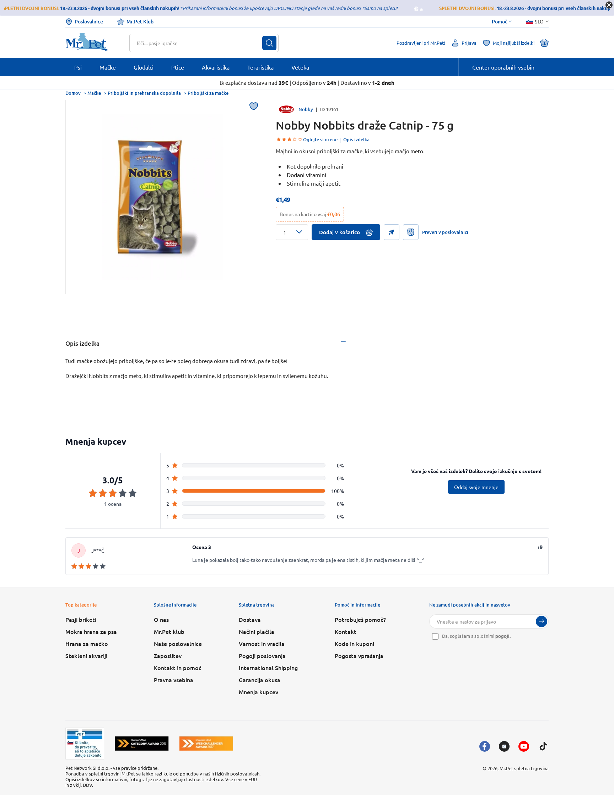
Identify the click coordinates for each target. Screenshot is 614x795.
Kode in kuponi (354, 643)
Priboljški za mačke (208, 93)
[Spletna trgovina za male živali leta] (142, 743)
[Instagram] (504, 746)
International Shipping (268, 667)
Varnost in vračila (262, 643)
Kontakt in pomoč (177, 667)
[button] (292, 232)
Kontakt (345, 631)
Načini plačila (256, 631)
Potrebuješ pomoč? (360, 619)
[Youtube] (523, 746)
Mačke (94, 93)
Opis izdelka (356, 139)
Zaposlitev (168, 655)
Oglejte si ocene (320, 139)
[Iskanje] (269, 43)
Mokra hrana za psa (91, 631)
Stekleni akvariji (86, 655)
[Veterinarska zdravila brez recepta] (84, 744)
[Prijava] (541, 621)
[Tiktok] (543, 746)
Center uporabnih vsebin (503, 67)
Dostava (250, 619)
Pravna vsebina (173, 680)
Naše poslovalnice (178, 643)
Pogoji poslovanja (262, 655)
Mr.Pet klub (169, 631)
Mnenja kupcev (258, 692)
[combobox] (199, 43)
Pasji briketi (80, 619)
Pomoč (499, 21)
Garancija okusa (259, 680)
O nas (161, 619)
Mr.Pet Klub (140, 21)
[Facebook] (484, 746)
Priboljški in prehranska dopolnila (144, 93)
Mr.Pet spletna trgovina (524, 768)
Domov (73, 93)
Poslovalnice (89, 21)
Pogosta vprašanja (359, 655)
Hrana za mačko (86, 643)
